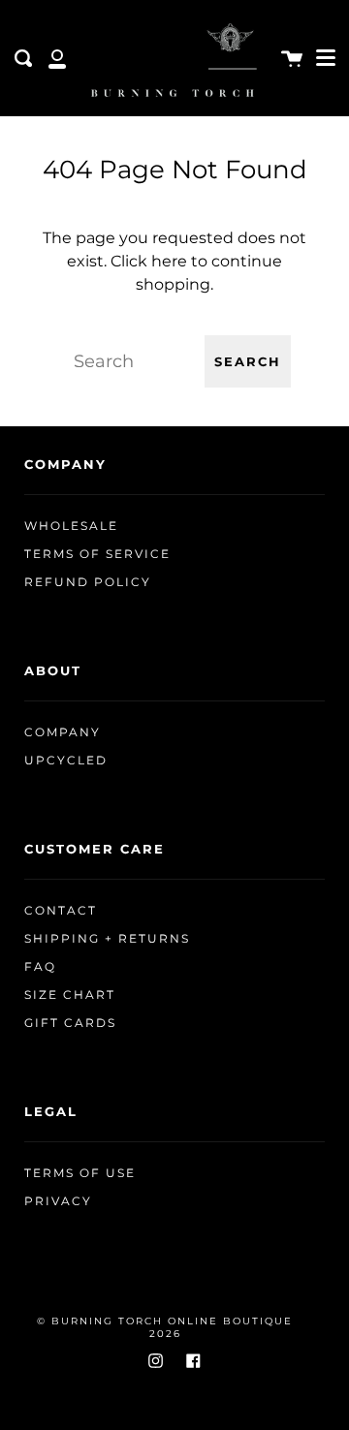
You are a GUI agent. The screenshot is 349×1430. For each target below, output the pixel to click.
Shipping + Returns (107, 939)
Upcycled (66, 760)
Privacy (58, 1201)
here (169, 261)
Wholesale (71, 526)
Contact (60, 910)
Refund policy (87, 582)
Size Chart (69, 995)
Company (62, 732)
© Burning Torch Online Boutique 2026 (165, 1327)
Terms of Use (80, 1173)
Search (247, 362)
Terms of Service (97, 554)
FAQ (40, 967)
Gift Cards (70, 1023)
